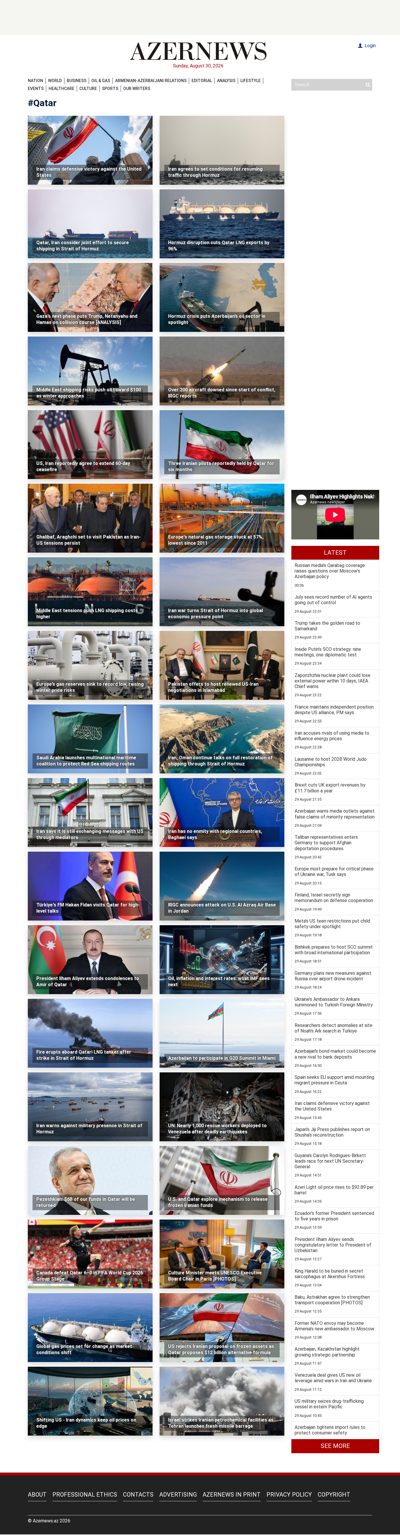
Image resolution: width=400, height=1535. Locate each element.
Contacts (138, 1494)
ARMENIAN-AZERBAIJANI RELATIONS (151, 80)
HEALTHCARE (61, 88)
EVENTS (36, 88)
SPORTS (110, 88)
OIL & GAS (100, 80)
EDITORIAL (202, 80)
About (37, 1494)
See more (335, 1445)
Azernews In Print (232, 1494)
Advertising (178, 1494)
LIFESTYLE (250, 80)
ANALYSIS (226, 80)
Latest (335, 552)
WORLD (55, 80)
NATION (35, 80)
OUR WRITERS (136, 88)
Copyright (334, 1494)
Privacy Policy (289, 1494)
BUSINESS (76, 80)
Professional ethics (84, 1494)
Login (369, 45)
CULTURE (88, 88)
